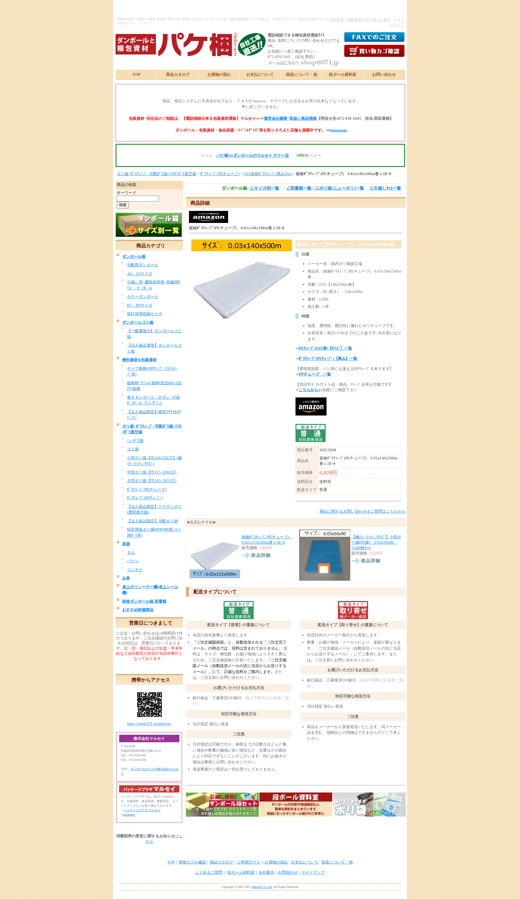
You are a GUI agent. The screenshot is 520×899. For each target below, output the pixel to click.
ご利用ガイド (249, 862)
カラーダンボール (142, 296)
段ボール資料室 (342, 74)
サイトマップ (313, 872)
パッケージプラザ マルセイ (142, 810)
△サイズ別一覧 (264, 188)
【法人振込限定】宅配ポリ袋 (152, 521)
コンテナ (135, 569)
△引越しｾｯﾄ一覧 (385, 188)
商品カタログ (178, 74)
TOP (136, 74)
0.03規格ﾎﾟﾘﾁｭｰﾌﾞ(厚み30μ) (267, 173)
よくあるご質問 (208, 872)
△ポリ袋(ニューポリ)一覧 (339, 188)
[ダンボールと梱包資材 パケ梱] (174, 53)
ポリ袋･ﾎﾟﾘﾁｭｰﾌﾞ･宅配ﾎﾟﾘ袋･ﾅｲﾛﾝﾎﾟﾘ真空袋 (156, 173)
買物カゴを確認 (192, 862)
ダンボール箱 (134, 256)
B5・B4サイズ (139, 305)
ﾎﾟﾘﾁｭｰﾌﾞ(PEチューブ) (220, 173)
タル (131, 552)
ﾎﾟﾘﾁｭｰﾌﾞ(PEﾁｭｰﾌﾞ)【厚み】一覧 (328, 358)
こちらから (308, 390)
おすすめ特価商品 (137, 609)
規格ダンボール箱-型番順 (144, 601)
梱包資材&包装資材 (139, 359)
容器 (126, 544)
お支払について (260, 74)
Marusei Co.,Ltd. (262, 886)
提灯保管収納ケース (144, 313)
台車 (126, 578)
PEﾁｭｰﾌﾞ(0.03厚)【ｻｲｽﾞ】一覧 (325, 348)
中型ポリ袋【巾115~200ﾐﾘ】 (152, 472)
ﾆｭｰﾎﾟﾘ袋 (135, 440)
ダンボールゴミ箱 (137, 322)
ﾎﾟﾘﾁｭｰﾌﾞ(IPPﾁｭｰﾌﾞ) (144, 498)
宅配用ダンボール (142, 265)
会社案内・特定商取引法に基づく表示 (360, 19)
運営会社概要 (275, 118)
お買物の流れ (219, 74)
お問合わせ (288, 872)
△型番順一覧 (298, 188)
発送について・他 (301, 74)
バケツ (133, 561)
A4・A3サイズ (139, 273)
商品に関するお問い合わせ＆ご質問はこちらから (363, 511)
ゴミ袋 (133, 449)
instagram (338, 130)
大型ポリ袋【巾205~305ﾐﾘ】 (152, 480)
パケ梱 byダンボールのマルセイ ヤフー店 (252, 155)
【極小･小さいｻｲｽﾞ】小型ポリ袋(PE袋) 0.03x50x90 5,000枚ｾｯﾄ (376, 542)
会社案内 (266, 872)
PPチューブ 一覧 (315, 374)
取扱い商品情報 (303, 118)
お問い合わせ (384, 74)
